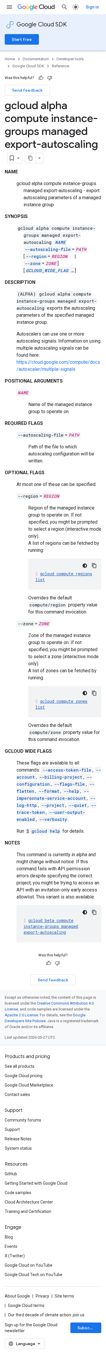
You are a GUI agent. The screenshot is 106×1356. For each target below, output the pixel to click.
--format (49, 791)
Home (10, 59)
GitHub (11, 1173)
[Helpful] (41, 77)
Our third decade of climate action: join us (46, 1315)
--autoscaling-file (48, 249)
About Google (17, 1296)
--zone (33, 263)
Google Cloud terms (26, 1305)
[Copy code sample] (94, 565)
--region (36, 256)
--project (52, 805)
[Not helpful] (49, 77)
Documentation (36, 59)
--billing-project (60, 777)
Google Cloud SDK (41, 24)
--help (71, 791)
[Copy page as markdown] (30, 158)
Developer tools (70, 59)
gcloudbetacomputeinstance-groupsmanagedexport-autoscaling (51, 926)
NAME (60, 242)
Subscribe (87, 1327)
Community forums (23, 1120)
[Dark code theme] (85, 565)
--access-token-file (66, 770)
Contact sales (17, 1094)
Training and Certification (28, 1211)
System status (18, 1148)
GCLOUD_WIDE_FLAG (47, 270)
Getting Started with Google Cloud (36, 1183)
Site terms (64, 1296)
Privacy (42, 1296)
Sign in (92, 7)
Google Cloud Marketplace (29, 1085)
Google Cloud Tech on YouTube (33, 1274)
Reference (60, 66)
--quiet (78, 805)
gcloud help (46, 831)
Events (11, 1246)
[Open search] (64, 7)
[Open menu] (9, 7)
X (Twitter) (15, 1255)
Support (12, 1129)
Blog (9, 1237)
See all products (19, 1066)
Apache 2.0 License (21, 1015)
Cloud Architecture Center (29, 1202)
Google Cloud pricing (23, 1075)
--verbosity (53, 819)
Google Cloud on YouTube (28, 1265)
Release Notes (18, 1139)
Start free (22, 39)
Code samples (18, 1192)
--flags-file (69, 784)
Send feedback (27, 90)
